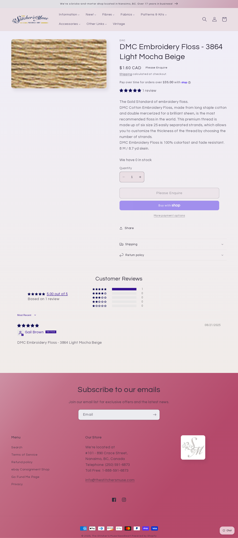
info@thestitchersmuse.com (110, 480)
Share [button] (129, 228)
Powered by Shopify (144, 536)
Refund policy (22, 462)
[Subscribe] (155, 414)
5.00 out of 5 (57, 294)
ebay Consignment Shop (30, 469)
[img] (28, 326)
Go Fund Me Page (25, 477)
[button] (204, 19)
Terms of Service (24, 454)
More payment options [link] (169, 215)
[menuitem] (69, 14)
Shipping (126, 74)
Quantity (126, 168)
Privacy (17, 484)
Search (16, 447)
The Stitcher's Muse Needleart (111, 536)
